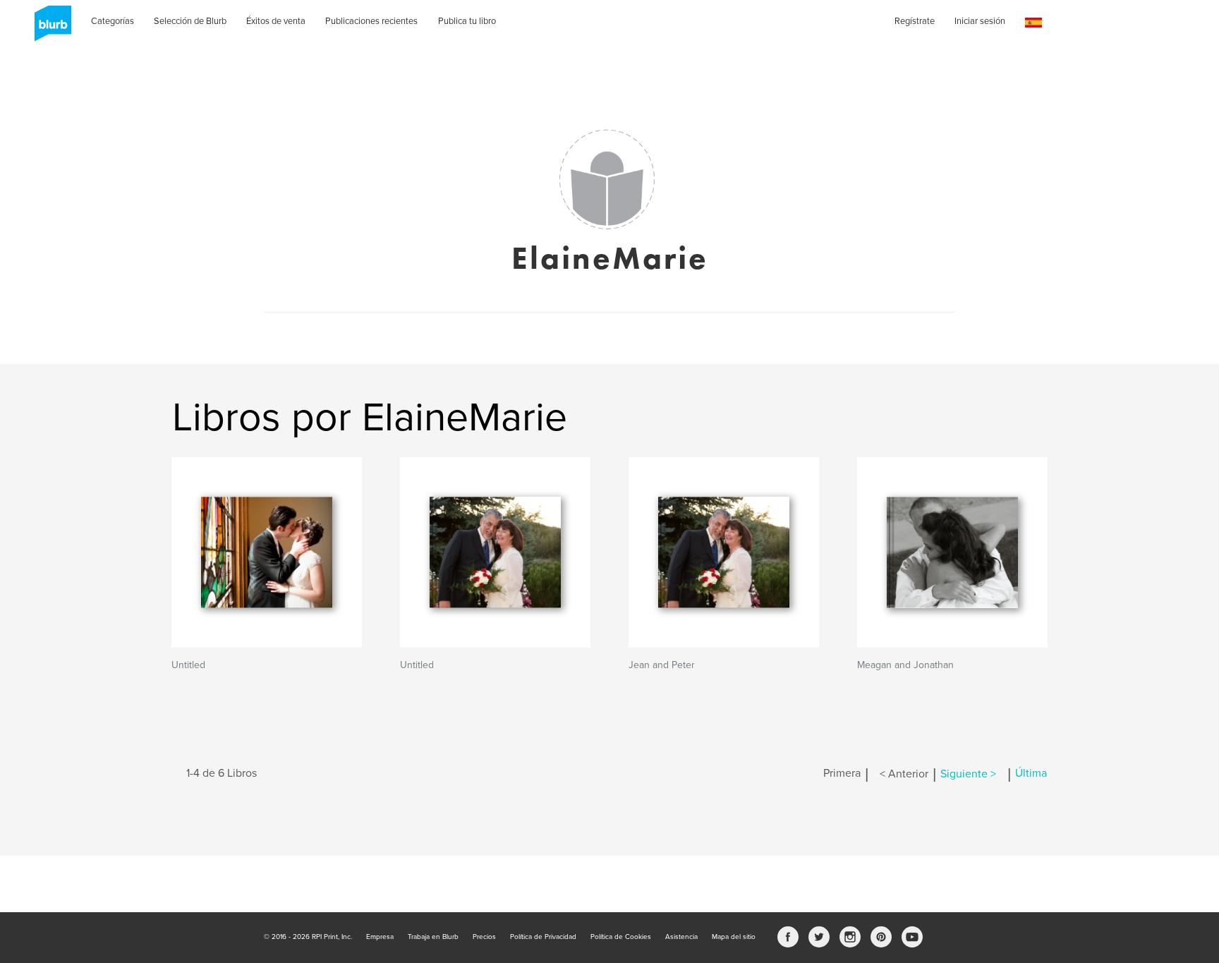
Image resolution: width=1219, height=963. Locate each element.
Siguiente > (968, 774)
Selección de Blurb (190, 21)
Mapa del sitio (734, 937)
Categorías (112, 21)
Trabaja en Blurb (433, 937)
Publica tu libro (467, 21)
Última (1031, 774)
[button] (1033, 23)
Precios (484, 937)
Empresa (380, 937)
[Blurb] (48, 28)
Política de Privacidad (543, 937)
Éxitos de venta (275, 21)
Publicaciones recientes (371, 21)
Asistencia (681, 937)
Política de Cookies (620, 937)
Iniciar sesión (979, 21)
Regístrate (914, 21)
